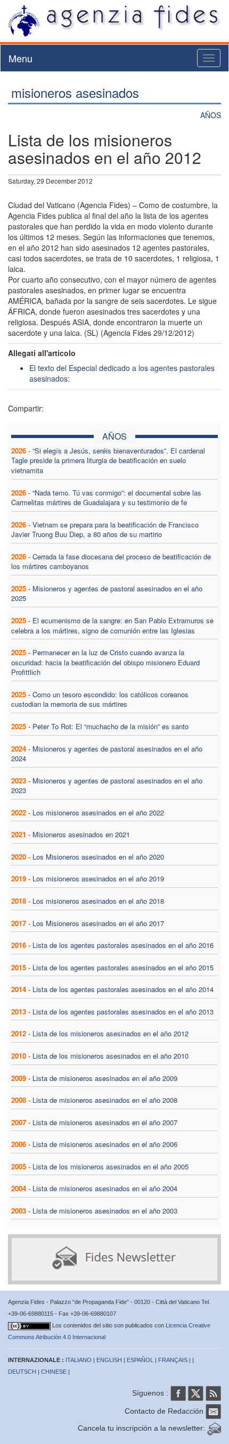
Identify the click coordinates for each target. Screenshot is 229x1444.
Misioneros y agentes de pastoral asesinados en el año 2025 (106, 593)
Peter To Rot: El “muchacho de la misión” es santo (110, 726)
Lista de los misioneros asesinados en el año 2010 (110, 1056)
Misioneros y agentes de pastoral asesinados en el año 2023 (106, 785)
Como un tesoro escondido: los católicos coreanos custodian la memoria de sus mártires (100, 699)
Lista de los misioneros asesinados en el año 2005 (110, 1166)
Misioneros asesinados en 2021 (81, 834)
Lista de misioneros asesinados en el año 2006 (104, 1144)
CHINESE (54, 1371)
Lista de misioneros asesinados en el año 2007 (104, 1122)
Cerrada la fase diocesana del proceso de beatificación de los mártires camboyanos (111, 561)
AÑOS (210, 115)
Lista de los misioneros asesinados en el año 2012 (110, 1033)
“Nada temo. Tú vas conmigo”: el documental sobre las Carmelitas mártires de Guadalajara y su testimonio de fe (106, 498)
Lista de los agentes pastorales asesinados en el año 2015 (123, 967)
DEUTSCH (22, 1371)
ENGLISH (109, 1360)
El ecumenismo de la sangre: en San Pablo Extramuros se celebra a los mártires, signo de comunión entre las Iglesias (112, 625)
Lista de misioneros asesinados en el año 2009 (104, 1078)
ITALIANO (79, 1360)
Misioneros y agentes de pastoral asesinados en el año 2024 (106, 754)
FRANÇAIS (172, 1360)
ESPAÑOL (140, 1360)
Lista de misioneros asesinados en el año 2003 (104, 1211)
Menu (20, 58)
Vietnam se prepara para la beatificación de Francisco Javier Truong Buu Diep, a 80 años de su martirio (105, 529)
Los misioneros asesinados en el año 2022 (98, 812)
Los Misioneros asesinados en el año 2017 (98, 923)
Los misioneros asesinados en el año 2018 (98, 901)
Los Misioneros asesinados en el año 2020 (98, 857)
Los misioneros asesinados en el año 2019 (98, 878)
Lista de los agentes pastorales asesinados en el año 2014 (123, 989)
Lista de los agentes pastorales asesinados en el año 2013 (123, 1011)
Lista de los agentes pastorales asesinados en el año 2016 (123, 945)
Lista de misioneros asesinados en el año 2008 (104, 1100)
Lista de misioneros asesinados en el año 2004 (104, 1188)
